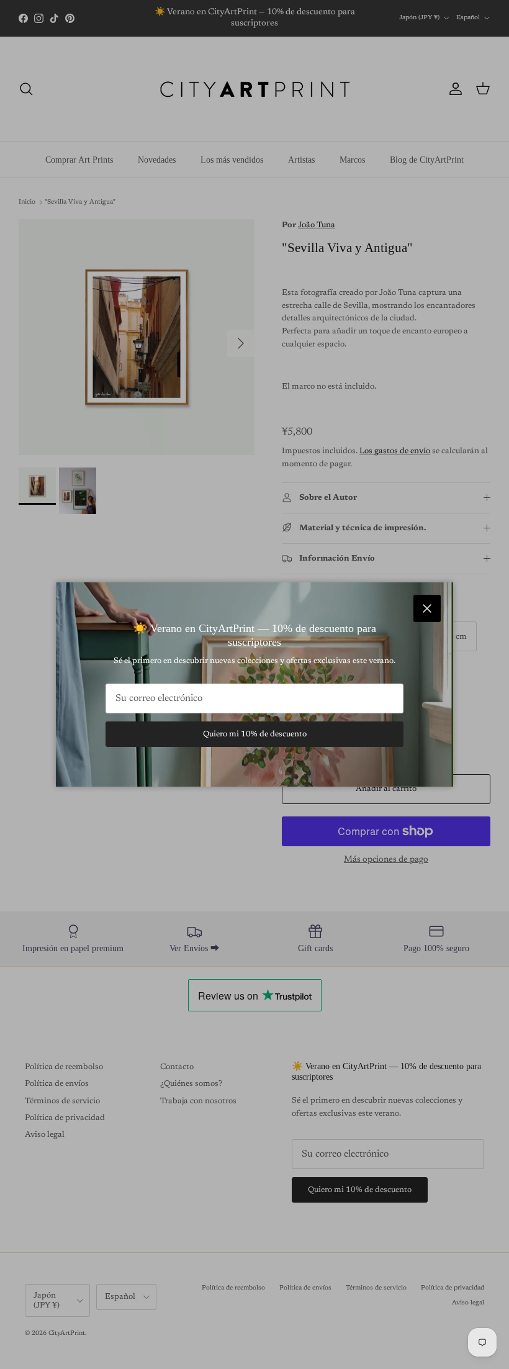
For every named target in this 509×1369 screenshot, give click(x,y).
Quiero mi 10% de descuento (255, 734)
